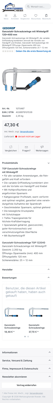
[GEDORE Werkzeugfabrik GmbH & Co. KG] (9, 28)
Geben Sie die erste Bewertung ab (33, 51)
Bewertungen (9, 277)
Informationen (10, 352)
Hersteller (7, 269)
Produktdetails (10, 162)
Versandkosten (27, 131)
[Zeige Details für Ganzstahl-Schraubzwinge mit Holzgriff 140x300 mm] (39, 312)
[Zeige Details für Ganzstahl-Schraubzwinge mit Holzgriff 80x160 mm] (14, 312)
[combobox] (38, 7)
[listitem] (26, 79)
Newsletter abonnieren (14, 376)
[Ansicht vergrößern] (26, 79)
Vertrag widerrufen (26, 385)
